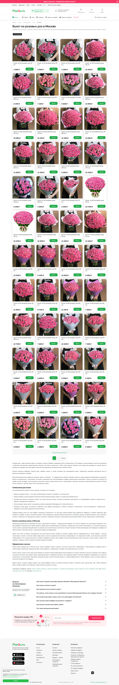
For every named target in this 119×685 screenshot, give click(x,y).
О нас (33, 5)
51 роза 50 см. (37, 571)
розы (96, 568)
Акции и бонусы (57, 650)
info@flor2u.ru (21, 595)
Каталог (54, 647)
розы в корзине (79, 568)
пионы (34, 568)
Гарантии (39, 650)
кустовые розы (16, 571)
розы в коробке (89, 568)
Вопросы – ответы (57, 657)
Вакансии (39, 655)
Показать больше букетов (59, 452)
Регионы (73, 673)
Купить (30, 69)
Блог (28, 5)
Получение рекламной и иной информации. (71, 623)
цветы (24, 571)
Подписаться (96, 618)
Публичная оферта (76, 650)
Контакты (39, 662)
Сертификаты (40, 657)
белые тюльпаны (42, 568)
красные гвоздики (52, 568)
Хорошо (16, 680)
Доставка (22, 5)
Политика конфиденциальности (98, 682)
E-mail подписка (75, 663)
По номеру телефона (77, 668)
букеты (104, 568)
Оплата (14, 5)
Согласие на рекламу (77, 652)
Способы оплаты (57, 652)
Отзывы (41, 5)
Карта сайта (74, 670)
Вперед (63, 458)
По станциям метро (76, 666)
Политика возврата (76, 647)
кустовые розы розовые (66, 568)
